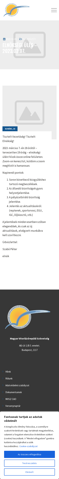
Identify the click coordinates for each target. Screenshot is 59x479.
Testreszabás (29, 463)
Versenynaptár (12, 405)
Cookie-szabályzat (28, 446)
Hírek (8, 371)
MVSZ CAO (10, 399)
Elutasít (29, 472)
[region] (29, 445)
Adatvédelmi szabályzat (17, 385)
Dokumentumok (13, 392)
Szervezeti (29, 39)
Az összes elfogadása (29, 454)
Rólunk (8, 378)
